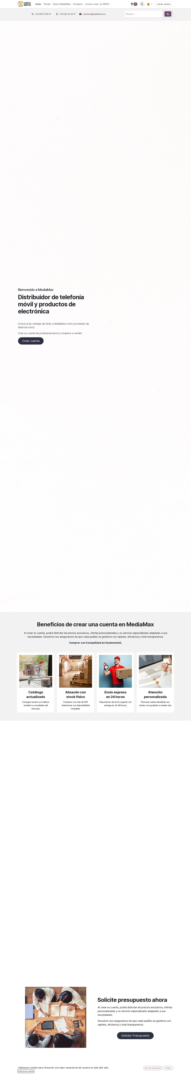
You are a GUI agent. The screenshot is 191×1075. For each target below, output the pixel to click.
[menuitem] (38, 4)
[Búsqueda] (167, 14)
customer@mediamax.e (93, 14)
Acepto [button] (168, 1068)
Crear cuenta (31, 341)
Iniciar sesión (164, 4)
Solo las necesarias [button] (153, 1068)
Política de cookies (26, 1071)
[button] (142, 4)
